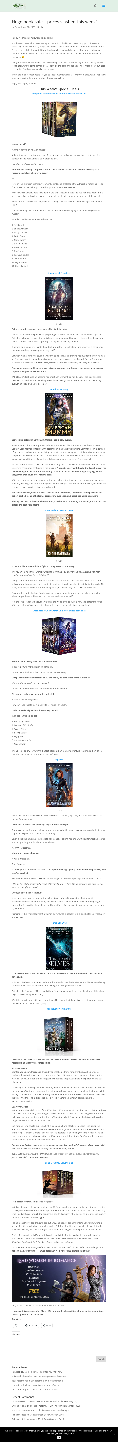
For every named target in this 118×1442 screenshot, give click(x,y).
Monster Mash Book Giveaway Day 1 (46, 1414)
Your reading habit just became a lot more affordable (37, 1380)
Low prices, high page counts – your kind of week (35, 1385)
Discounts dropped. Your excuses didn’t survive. (35, 1389)
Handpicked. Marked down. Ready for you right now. (37, 1371)
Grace (17, 27)
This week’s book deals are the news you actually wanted (39, 1376)
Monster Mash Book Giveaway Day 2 (46, 1419)
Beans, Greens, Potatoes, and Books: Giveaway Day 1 (54, 1401)
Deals (40, 27)
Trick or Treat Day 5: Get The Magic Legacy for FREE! (55, 1405)
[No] (114, 1434)
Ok (59, 1437)
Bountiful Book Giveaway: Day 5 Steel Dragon (47, 1410)
